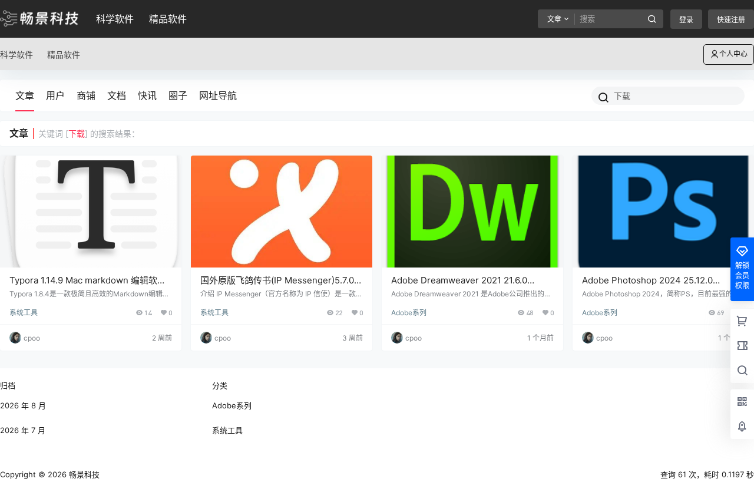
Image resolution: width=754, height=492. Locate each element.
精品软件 (168, 19)
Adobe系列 (408, 312)
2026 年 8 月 (23, 405)
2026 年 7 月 (22, 430)
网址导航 (218, 95)
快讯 (147, 95)
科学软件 (115, 19)
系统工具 (23, 312)
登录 (686, 19)
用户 (55, 95)
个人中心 (733, 53)
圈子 (177, 95)
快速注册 (731, 19)
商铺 (86, 95)
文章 (24, 95)
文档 (116, 95)
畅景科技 (83, 474)
